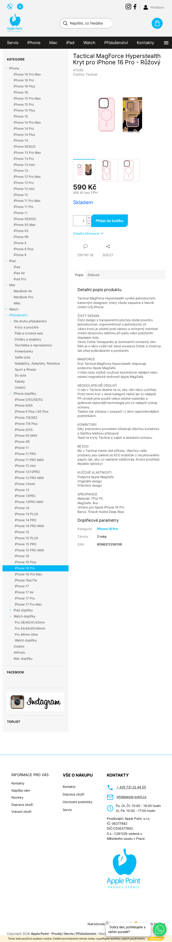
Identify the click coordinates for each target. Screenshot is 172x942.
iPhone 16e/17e (26, 580)
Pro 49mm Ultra (26, 634)
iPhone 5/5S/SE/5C (29, 399)
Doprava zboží (22, 804)
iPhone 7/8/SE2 (26, 417)
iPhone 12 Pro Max (27, 176)
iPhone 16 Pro (24, 80)
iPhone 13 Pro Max (27, 152)
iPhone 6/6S (24, 405)
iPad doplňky (23, 610)
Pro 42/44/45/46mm (30, 628)
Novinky (17, 797)
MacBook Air (23, 291)
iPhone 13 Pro (24, 158)
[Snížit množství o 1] (89, 223)
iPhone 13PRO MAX (29, 502)
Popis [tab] (79, 275)
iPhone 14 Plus (24, 134)
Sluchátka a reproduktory (33, 345)
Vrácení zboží (21, 811)
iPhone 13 (21, 170)
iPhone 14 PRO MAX (29, 526)
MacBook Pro (23, 297)
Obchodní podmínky (77, 802)
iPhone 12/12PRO (27, 472)
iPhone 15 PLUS (26, 538)
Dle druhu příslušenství (30, 321)
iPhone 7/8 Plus (26, 423)
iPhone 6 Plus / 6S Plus (31, 411)
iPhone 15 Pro (24, 104)
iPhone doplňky (25, 393)
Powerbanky (24, 351)
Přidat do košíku (109, 220)
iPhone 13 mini (24, 165)
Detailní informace (86, 233)
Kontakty (17, 783)
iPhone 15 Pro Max (27, 98)
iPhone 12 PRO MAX (29, 478)
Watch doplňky (25, 616)
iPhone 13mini (25, 484)
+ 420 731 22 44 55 (131, 787)
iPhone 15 (21, 116)
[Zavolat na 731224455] (12, 6)
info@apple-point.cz (131, 797)
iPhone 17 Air (24, 592)
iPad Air (19, 273)
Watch (13, 309)
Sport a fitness (25, 369)
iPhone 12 (21, 195)
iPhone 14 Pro (24, 128)
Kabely (20, 381)
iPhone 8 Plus (23, 249)
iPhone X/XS (24, 430)
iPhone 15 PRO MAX (29, 550)
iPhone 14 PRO (26, 520)
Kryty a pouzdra (27, 327)
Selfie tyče (22, 357)
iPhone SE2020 (25, 219)
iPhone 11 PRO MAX (29, 460)
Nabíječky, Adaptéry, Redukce (37, 363)
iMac (17, 303)
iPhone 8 (20, 255)
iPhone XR (21, 237)
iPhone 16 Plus (24, 86)
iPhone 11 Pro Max (27, 201)
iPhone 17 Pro (25, 598)
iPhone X (20, 243)
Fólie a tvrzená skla (29, 333)
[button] (159, 929)
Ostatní (20, 387)
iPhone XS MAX (26, 435)
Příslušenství (18, 315)
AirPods (19, 652)
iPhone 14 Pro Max (27, 122)
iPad (12, 261)
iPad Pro (20, 279)
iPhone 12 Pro (24, 183)
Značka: (85, 74)
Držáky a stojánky (28, 339)
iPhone (14, 68)
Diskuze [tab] (93, 275)
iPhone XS (21, 231)
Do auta (20, 375)
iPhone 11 (21, 213)
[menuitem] (12, 43)
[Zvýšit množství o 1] (89, 218)
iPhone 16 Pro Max (27, 74)
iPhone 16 (21, 92)
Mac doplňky (23, 658)
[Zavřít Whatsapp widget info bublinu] (107, 922)
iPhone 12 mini (24, 189)
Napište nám (20, 790)
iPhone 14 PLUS (26, 514)
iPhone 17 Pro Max (28, 604)
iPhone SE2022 (25, 146)
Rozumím (156, 938)
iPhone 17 (22, 586)
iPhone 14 (21, 140)
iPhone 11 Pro (23, 207)
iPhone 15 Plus (24, 110)
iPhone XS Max (25, 225)
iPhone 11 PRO (25, 454)
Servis (67, 810)
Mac (12, 285)
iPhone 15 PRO (26, 544)
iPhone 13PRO (25, 496)
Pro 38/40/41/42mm (30, 622)
